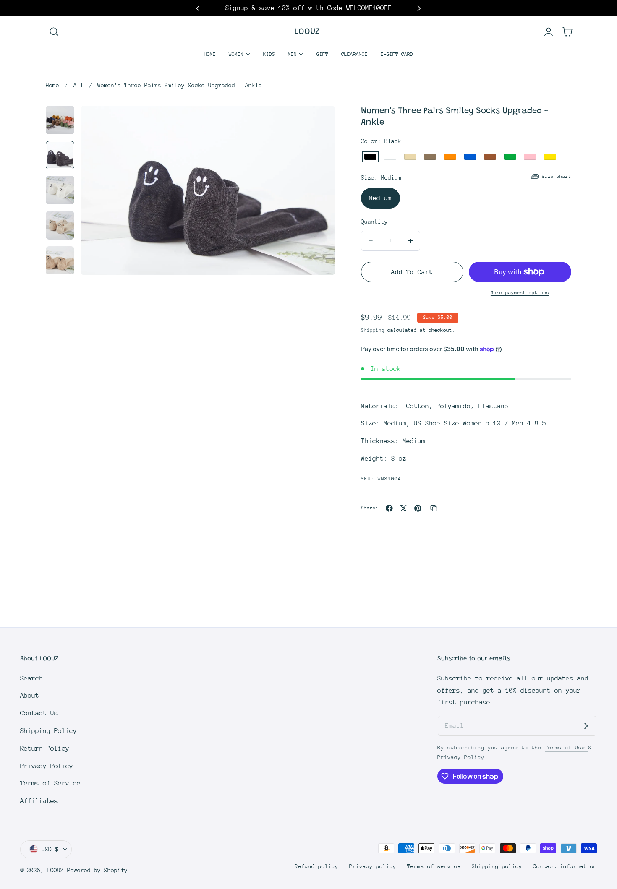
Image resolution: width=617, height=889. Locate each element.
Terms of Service (50, 783)
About (29, 695)
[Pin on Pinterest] (417, 508)
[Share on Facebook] (389, 508)
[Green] (510, 157)
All (78, 85)
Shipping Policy (48, 731)
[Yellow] (550, 157)
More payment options (520, 292)
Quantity (374, 221)
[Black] (370, 157)
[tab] (60, 120)
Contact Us (39, 713)
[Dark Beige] (430, 157)
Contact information (565, 866)
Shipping (372, 330)
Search (31, 678)
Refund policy (316, 866)
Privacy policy (372, 866)
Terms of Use (566, 747)
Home (52, 85)
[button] (54, 32)
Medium (380, 198)
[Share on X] (403, 508)
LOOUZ (55, 870)
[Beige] (410, 157)
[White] (390, 157)
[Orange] (450, 157)
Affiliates (39, 801)
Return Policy (44, 748)
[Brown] (490, 157)
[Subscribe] (586, 726)
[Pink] (530, 157)
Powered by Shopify (97, 870)
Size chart (556, 176)
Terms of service (434, 866)
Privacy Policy (46, 766)
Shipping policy (497, 866)
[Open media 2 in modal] (318, 122)
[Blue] (470, 157)
